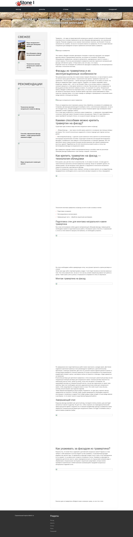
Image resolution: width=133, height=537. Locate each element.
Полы (88, 9)
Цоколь (42, 9)
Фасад (18, 9)
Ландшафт (113, 9)
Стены (65, 9)
